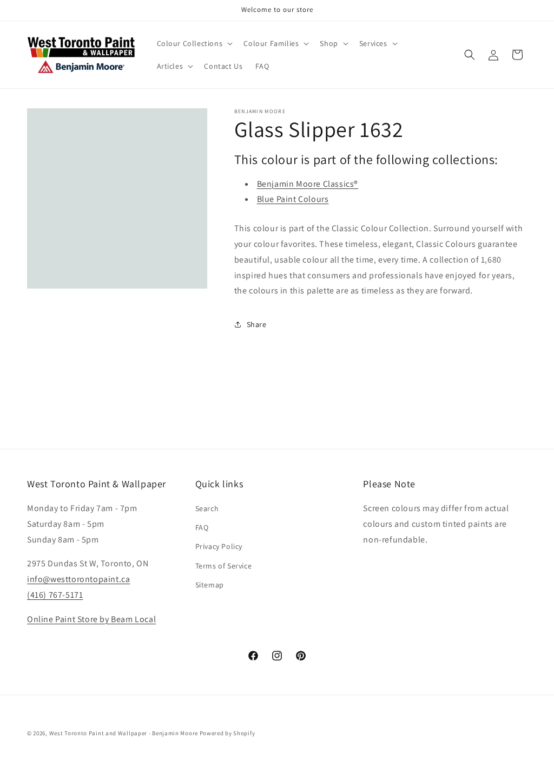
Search (207, 508)
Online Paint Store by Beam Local (91, 619)
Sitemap (209, 585)
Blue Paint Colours (293, 199)
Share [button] (257, 324)
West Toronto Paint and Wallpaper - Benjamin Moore (123, 733)
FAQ (202, 527)
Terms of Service (223, 566)
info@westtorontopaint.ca (78, 579)
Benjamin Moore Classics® (307, 184)
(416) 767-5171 (55, 594)
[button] (194, 43)
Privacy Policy (218, 546)
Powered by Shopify (227, 733)
